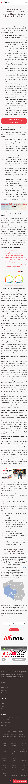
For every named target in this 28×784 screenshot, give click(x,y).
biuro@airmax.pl (6, 722)
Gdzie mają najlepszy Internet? (12, 252)
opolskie (12, 569)
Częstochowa (14, 743)
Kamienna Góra (14, 775)
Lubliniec (14, 767)
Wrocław (4, 743)
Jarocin (4, 762)
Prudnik (23, 772)
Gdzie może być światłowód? (12, 263)
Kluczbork (23, 767)
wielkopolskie (22, 569)
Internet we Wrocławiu (17, 212)
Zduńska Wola (23, 756)
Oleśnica (4, 760)
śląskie (17, 569)
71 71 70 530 (6, 719)
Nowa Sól (14, 758)
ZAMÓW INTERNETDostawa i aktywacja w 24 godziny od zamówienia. (14, 121)
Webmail (3, 709)
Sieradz (14, 756)
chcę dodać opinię (14, 626)
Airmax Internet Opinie (19, 734)
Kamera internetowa (8, 734)
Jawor (14, 769)
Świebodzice (4, 769)
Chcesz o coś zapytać (19, 781)
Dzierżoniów (23, 760)
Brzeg (14, 760)
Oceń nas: (14, 620)
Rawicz (4, 775)
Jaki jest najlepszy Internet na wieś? (14, 253)
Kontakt (3, 701)
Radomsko (23, 753)
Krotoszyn (14, 765)
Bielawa (4, 765)
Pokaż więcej (14, 779)
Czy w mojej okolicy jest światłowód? (14, 255)
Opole (5, 745)
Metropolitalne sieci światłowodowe (10, 604)
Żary (23, 758)
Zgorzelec (23, 762)
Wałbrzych (14, 745)
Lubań (14, 772)
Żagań (4, 767)
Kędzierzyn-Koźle (23, 751)
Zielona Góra (23, 743)
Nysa (5, 756)
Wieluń (23, 769)
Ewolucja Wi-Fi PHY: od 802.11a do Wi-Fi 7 (14, 731)
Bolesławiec (4, 758)
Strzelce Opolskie (23, 775)
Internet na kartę (5, 687)
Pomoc (2, 703)
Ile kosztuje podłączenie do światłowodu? (15, 257)
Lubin (5, 751)
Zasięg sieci (4, 693)
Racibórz (14, 753)
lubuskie (3, 569)
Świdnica (4, 753)
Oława (14, 762)
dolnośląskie (23, 567)
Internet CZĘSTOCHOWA (19, 736)
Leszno (14, 751)
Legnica (4, 747)
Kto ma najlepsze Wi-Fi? (11, 250)
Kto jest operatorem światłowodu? (13, 266)
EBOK (2, 706)
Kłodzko (23, 765)
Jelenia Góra (14, 747)
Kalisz (23, 745)
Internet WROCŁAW (7, 736)
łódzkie (8, 569)
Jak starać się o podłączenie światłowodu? (15, 265)
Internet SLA (4, 690)
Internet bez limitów (6, 685)
